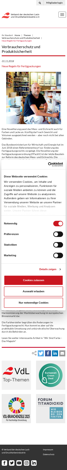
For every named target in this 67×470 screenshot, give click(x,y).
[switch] (58, 234)
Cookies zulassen (33, 280)
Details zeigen (47, 269)
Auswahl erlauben (33, 291)
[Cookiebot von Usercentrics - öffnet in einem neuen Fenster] (48, 164)
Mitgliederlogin (54, 2)
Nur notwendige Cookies (33, 302)
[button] (41, 353)
